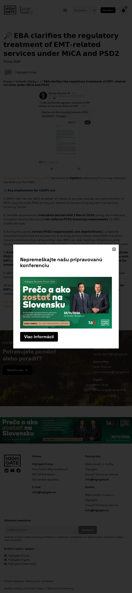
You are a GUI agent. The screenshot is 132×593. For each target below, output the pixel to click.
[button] (114, 249)
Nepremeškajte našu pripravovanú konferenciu (61, 262)
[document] (66, 296)
